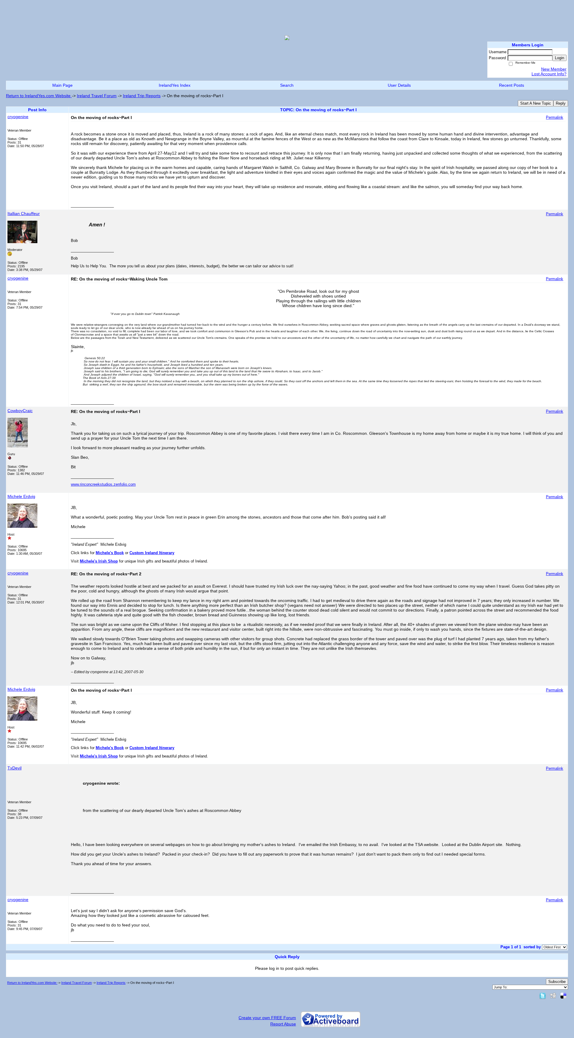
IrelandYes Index (174, 85)
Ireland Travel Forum (97, 95)
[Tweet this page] (542, 995)
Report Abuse (283, 1024)
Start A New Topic (535, 103)
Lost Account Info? (549, 73)
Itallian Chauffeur (23, 213)
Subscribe (557, 981)
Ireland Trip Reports (142, 95)
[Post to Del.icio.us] (563, 995)
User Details (399, 85)
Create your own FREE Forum (267, 1017)
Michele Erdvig (21, 496)
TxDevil (14, 768)
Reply (561, 103)
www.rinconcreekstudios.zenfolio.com (103, 484)
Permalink (554, 117)
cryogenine (17, 116)
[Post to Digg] (553, 995)
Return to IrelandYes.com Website (39, 95)
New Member (554, 69)
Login (559, 58)
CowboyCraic (20, 410)
